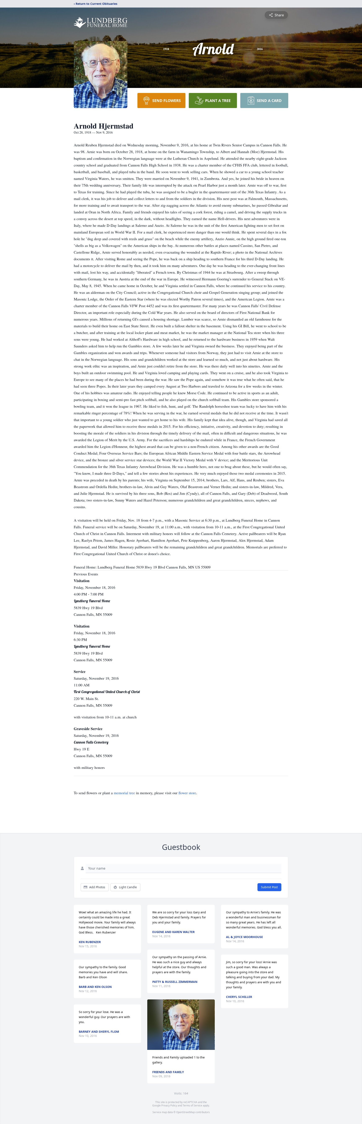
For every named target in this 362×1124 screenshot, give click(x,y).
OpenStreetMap (185, 1112)
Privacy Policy (169, 1105)
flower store (187, 792)
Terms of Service (192, 1105)
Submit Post (269, 887)
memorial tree (124, 792)
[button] (181, 1024)
